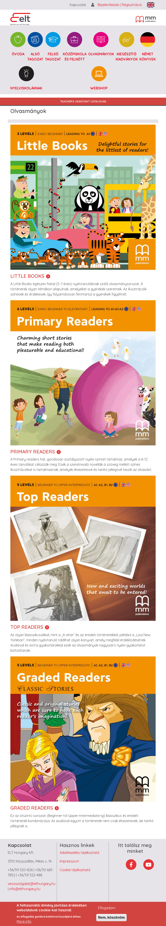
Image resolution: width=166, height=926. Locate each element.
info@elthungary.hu (24, 889)
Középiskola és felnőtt (74, 56)
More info (24, 921)
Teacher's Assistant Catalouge (83, 101)
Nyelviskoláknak (26, 88)
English (150, 5)
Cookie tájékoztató (75, 870)
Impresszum (69, 861)
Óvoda (18, 54)
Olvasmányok (101, 54)
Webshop (99, 88)
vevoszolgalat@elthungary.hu (31, 884)
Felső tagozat (53, 56)
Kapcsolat (78, 5)
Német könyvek (147, 56)
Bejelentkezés (109, 5)
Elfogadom (106, 908)
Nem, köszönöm (111, 917)
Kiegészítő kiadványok (127, 56)
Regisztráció (132, 5)
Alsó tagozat (35, 56)
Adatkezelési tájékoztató (79, 852)
